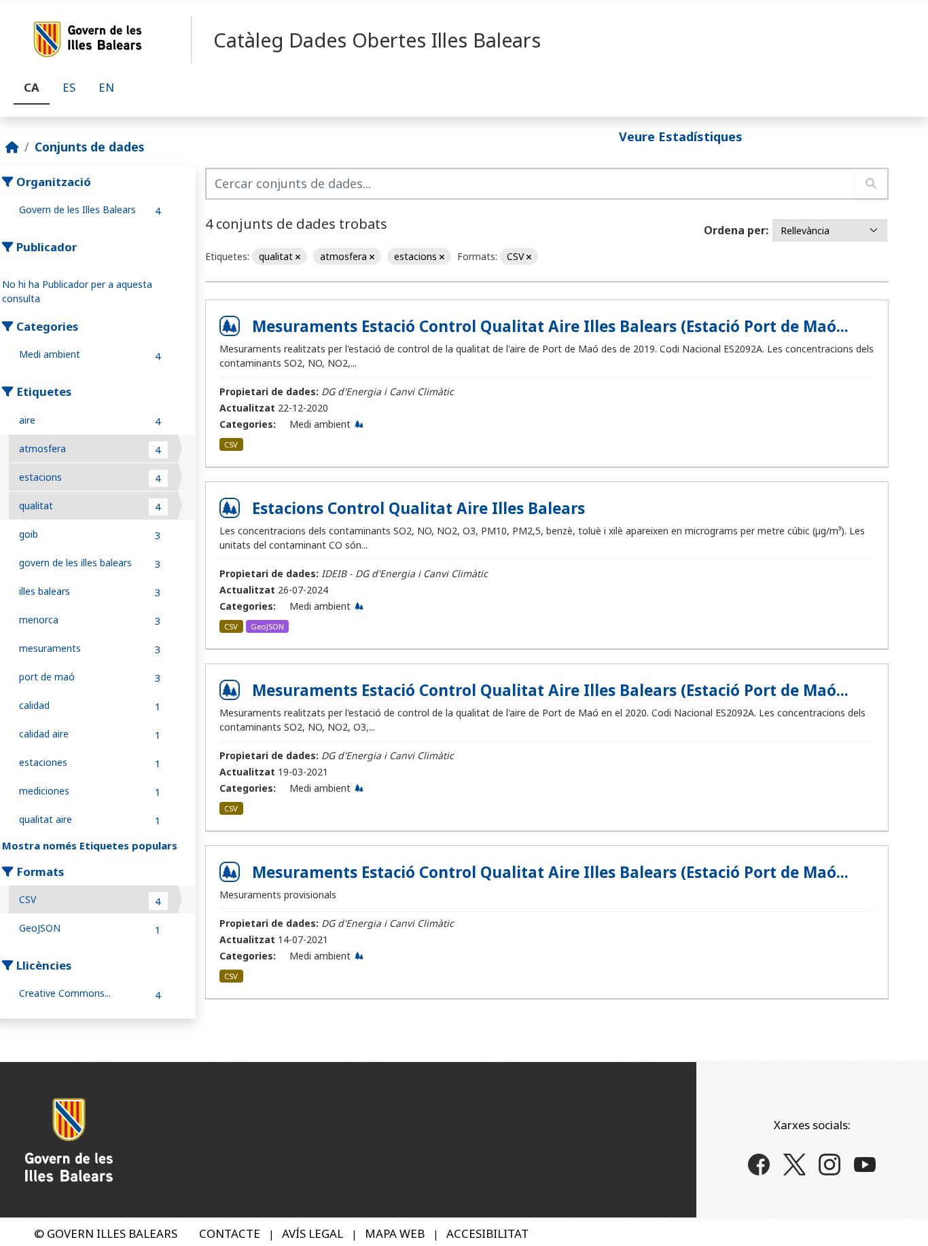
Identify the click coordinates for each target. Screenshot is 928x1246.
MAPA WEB (395, 1233)
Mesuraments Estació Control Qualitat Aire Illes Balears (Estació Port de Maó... (550, 326)
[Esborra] (298, 257)
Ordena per (735, 230)
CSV (231, 444)
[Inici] (12, 147)
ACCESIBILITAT (487, 1233)
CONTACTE (229, 1233)
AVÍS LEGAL (312, 1233)
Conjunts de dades (89, 147)
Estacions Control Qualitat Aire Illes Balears (418, 508)
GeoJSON (267, 626)
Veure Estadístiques (681, 136)
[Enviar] (871, 184)
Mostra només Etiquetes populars (89, 845)
